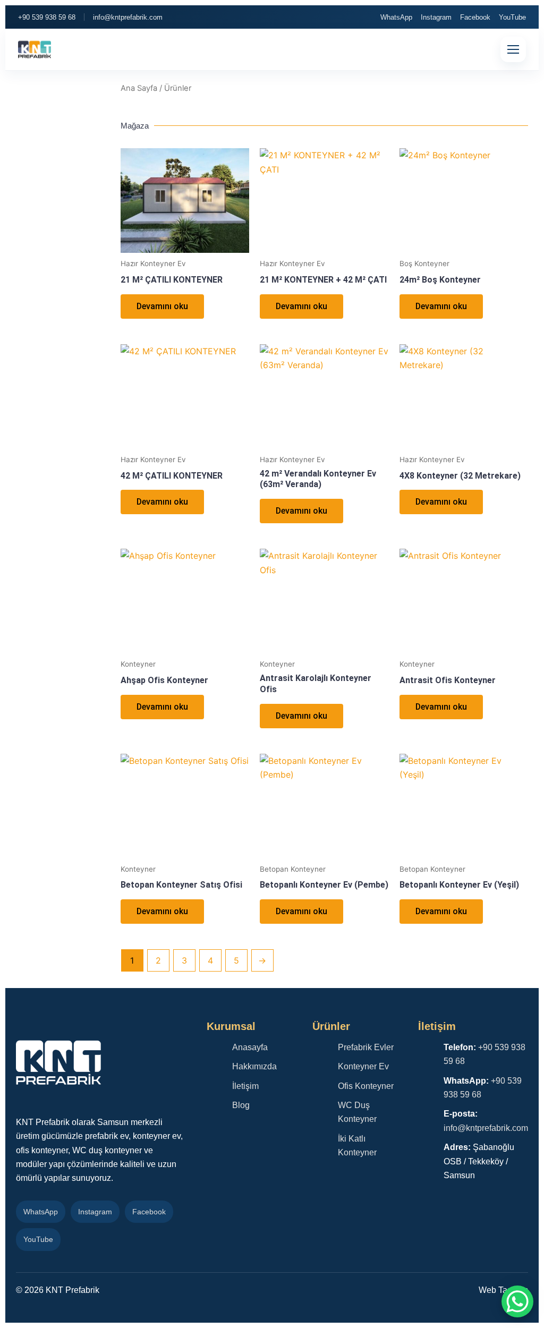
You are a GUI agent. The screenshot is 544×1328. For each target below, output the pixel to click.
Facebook (475, 17)
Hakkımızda (254, 1066)
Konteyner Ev (363, 1066)
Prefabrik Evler (366, 1047)
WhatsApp (396, 17)
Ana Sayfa (139, 88)
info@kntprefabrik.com (128, 17)
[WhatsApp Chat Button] (517, 1301)
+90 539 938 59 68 (46, 17)
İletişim (245, 1086)
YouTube (512, 17)
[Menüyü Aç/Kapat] (513, 49)
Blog (241, 1105)
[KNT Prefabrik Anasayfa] (34, 49)
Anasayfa (250, 1047)
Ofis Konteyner (366, 1086)
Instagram (436, 17)
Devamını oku (162, 306)
